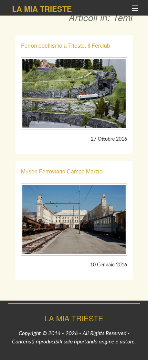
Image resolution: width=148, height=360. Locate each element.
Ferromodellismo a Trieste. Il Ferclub (65, 45)
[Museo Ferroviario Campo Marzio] (74, 220)
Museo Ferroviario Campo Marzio (62, 171)
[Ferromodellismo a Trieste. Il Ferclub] (74, 94)
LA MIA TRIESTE (42, 8)
